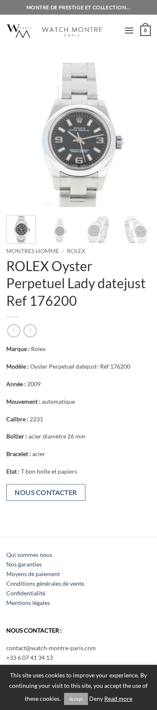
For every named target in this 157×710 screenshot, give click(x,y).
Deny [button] (96, 698)
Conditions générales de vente (45, 583)
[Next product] (13, 330)
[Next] (137, 134)
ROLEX (76, 251)
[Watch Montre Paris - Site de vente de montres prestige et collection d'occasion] (62, 30)
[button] (129, 30)
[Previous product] (29, 330)
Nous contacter (46, 492)
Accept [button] (76, 699)
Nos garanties (24, 564)
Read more (118, 698)
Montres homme (32, 251)
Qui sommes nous (29, 554)
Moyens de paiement (33, 573)
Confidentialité (25, 593)
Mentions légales (28, 602)
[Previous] (19, 134)
